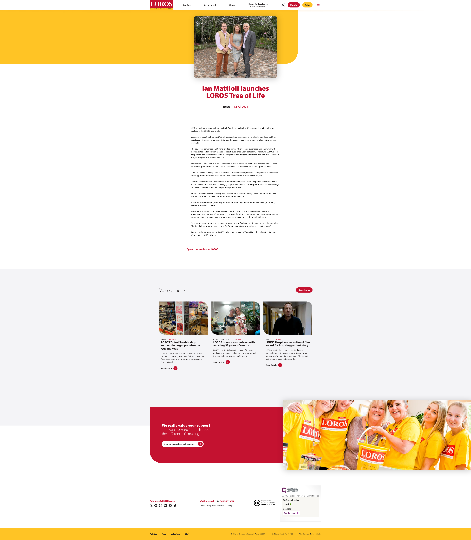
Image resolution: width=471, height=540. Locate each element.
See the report (290, 513)
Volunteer (175, 534)
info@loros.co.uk (206, 501)
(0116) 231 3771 (227, 501)
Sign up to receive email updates (179, 444)
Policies (153, 534)
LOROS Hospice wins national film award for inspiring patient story (288, 343)
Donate (293, 5)
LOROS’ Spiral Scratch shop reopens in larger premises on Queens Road (180, 345)
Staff (187, 534)
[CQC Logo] (290, 492)
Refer (307, 5)
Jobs (164, 534)
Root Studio (317, 534)
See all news (304, 290)
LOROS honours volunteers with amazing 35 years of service (234, 343)
